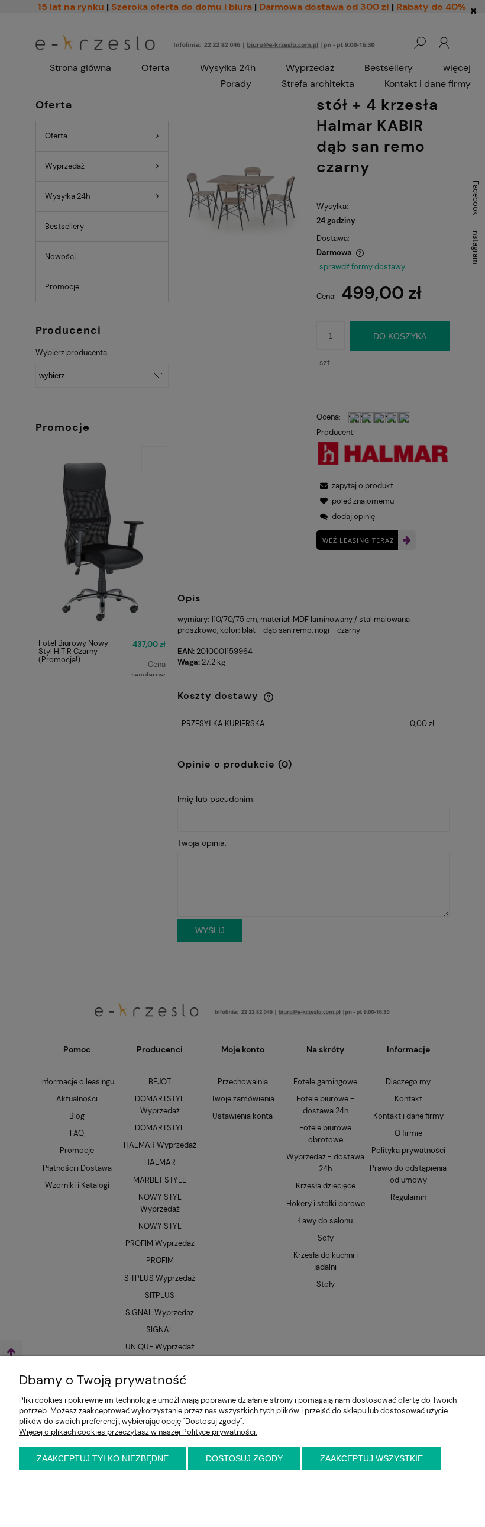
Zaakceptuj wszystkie (371, 1458)
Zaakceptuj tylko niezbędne (103, 1458)
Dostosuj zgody (244, 1458)
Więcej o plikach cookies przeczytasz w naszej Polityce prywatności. (138, 1432)
